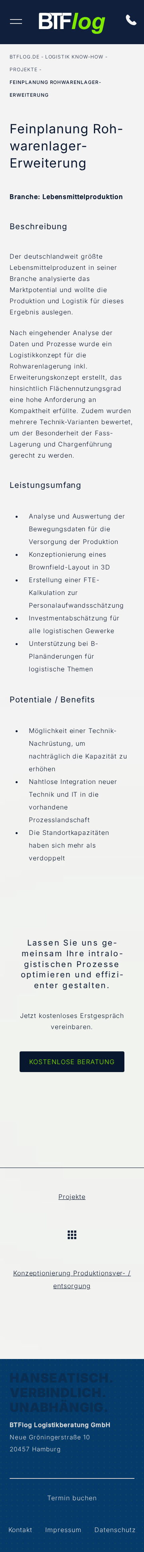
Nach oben (72, 1234)
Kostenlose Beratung (71, 1062)
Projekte (24, 69)
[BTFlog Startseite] (72, 25)
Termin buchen (71, 1498)
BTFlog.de (25, 57)
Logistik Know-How (74, 57)
